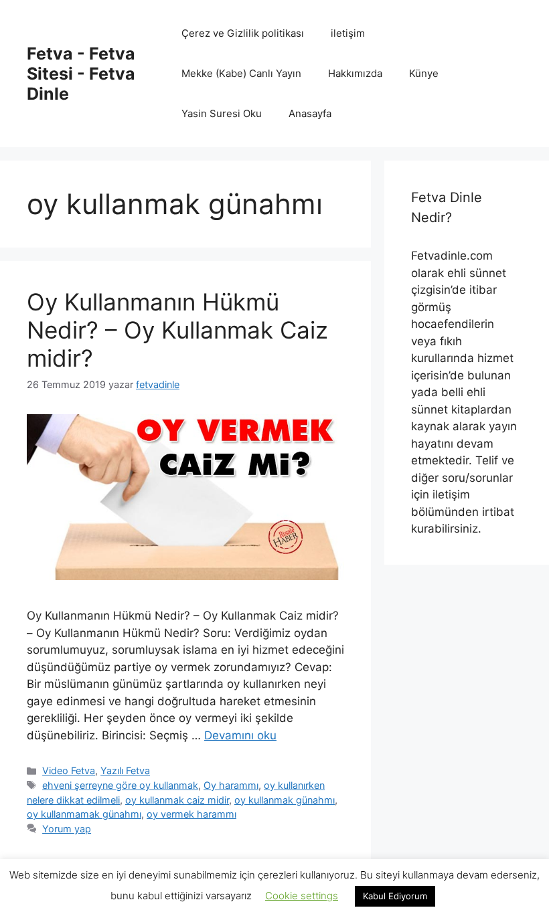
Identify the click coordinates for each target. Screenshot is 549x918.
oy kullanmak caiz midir (177, 800)
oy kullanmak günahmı (284, 800)
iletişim (348, 33)
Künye (424, 73)
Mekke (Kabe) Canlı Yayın (241, 73)
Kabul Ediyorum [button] (395, 896)
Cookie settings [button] (301, 895)
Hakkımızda (355, 73)
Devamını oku (240, 735)
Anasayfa (310, 113)
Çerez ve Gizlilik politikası (242, 33)
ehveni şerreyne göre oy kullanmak (120, 785)
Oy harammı (231, 785)
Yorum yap (66, 828)
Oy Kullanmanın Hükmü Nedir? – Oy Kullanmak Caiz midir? (177, 330)
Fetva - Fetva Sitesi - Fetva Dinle (81, 73)
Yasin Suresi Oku (221, 113)
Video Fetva (68, 770)
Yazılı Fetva (125, 770)
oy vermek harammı (191, 814)
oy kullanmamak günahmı (84, 814)
